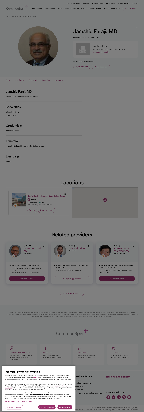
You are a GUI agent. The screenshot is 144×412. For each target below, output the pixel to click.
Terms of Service (27, 402)
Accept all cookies (65, 407)
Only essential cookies (46, 407)
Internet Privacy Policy (12, 402)
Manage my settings (14, 407)
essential (36, 377)
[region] (38, 388)
